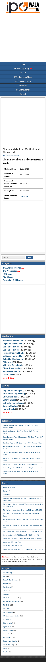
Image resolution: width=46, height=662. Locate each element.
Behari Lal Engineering (13, 359)
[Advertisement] (23, 38)
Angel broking (7, 573)
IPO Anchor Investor (12, 268)
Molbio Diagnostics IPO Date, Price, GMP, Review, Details (23, 468)
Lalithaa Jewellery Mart (13, 356)
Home (23, 64)
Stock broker (7, 637)
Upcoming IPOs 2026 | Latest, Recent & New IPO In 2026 (22, 538)
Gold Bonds (7, 587)
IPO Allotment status (11, 155)
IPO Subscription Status (23, 77)
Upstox (5, 648)
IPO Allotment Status (23, 81)
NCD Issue (7, 274)
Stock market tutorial (10, 641)
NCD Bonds (7, 619)
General (5, 583)
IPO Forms (23, 85)
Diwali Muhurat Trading (10, 580)
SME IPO (6, 634)
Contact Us (6, 491)
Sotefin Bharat (9, 400)
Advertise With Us (9, 487)
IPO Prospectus (10, 271)
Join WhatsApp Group (21, 68)
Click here (24, 197)
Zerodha (5, 652)
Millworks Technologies (13, 403)
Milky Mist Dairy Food (12, 365)
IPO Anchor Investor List (11, 601)
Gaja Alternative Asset (12, 344)
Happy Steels (9, 409)
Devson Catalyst (10, 406)
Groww (5, 591)
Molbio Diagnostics (11, 371)
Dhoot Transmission (12, 368)
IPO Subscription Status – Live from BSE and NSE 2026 (22, 531)
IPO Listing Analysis (23, 90)
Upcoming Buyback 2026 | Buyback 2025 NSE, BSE (21, 535)
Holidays (6, 594)
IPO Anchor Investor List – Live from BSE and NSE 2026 (22, 510)
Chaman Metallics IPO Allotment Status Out (21, 151)
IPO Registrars (8, 612)
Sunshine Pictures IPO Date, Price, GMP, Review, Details (22, 443)
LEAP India (8, 374)
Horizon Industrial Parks (13, 353)
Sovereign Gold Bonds (13, 280)
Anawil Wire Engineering (14, 394)
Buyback (23, 94)
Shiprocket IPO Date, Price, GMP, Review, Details (20, 464)
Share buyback (8, 630)
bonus (5, 576)
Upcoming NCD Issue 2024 (12, 542)
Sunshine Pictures (11, 347)
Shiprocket (8, 362)
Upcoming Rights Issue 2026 (12, 546)
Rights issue (7, 627)
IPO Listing (6, 609)
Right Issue (8, 277)
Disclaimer (6, 495)
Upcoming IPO (8, 645)
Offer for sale (7, 623)
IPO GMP (23, 73)
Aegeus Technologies (12, 391)
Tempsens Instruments (13, 341)
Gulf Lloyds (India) (11, 397)
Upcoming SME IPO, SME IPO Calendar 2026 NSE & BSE (23, 549)
